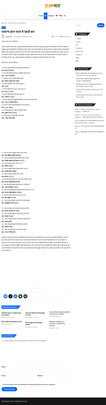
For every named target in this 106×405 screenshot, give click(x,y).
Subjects (51, 16)
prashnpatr (8, 36)
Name (4, 367)
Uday (76, 132)
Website (40, 375)
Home (41, 16)
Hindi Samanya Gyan (35, 288)
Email (4, 375)
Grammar (79, 48)
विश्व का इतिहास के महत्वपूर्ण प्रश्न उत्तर (12, 321)
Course (78, 42)
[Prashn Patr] (53, 6)
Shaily (77, 126)
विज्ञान (60, 16)
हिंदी (57, 16)
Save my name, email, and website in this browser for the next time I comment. (29, 384)
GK (46, 16)
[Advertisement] (36, 136)
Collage (78, 38)
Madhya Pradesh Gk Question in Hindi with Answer (57, 323)
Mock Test (79, 51)
